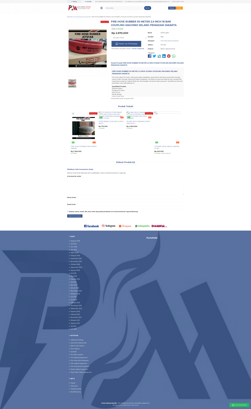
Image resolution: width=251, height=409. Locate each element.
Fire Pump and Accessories (80, 366)
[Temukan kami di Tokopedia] (142, 226)
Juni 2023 (74, 300)
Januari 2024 (75, 288)
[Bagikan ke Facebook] (150, 57)
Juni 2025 (74, 276)
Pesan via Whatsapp (127, 44)
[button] (147, 8)
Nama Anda (71, 197)
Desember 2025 (76, 258)
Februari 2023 (75, 303)
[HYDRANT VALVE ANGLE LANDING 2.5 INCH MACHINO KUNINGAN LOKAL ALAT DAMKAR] (167, 128)
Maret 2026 (74, 253)
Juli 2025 (73, 273)
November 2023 (76, 291)
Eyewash (74, 352)
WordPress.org (76, 392)
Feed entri (74, 386)
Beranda (70, 17)
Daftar (179, 8)
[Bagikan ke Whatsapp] (174, 57)
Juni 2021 (74, 329)
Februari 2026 (75, 255)
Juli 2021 (73, 326)
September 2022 (76, 308)
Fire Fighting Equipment (79, 357)
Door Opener (75, 349)
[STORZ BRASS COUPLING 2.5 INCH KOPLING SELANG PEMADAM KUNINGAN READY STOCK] (112, 115)
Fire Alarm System (77, 354)
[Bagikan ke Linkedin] (164, 57)
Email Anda (71, 204)
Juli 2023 (73, 297)
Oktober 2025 (75, 264)
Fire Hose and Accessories (82, 17)
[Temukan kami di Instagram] (108, 226)
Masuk (172, 8)
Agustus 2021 (75, 323)
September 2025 (76, 267)
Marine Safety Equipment (79, 369)
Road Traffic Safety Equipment (81, 372)
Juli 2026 (73, 244)
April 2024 (74, 285)
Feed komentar (76, 389)
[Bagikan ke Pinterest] (169, 57)
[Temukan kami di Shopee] (125, 226)
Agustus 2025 (75, 270)
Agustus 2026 (75, 241)
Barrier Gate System (78, 346)
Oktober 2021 (75, 320)
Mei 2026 (74, 250)
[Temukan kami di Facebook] (91, 226)
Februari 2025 (75, 279)
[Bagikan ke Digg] (159, 57)
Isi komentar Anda (74, 176)
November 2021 (76, 317)
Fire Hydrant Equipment (79, 363)
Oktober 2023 (75, 294)
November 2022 (76, 305)
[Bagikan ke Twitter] (155, 57)
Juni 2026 (74, 247)
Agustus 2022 (75, 311)
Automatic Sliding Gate (78, 343)
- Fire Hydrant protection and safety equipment (125, 403)
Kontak (88, 1)
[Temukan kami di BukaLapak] (159, 226)
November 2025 (76, 261)
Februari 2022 (75, 314)
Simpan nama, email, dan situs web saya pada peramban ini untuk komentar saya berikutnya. (103, 211)
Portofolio (151, 238)
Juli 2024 (74, 282)
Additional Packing (77, 340)
